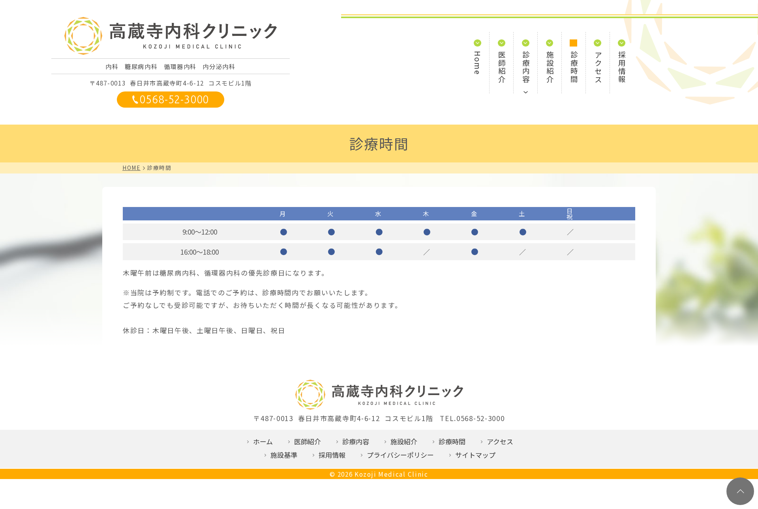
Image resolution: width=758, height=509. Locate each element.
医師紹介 (502, 67)
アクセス (598, 67)
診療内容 (526, 67)
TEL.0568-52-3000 (472, 418)
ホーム (263, 441)
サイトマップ (475, 455)
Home (478, 63)
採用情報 (622, 67)
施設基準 (283, 455)
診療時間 (573, 67)
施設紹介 (549, 67)
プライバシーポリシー (400, 455)
